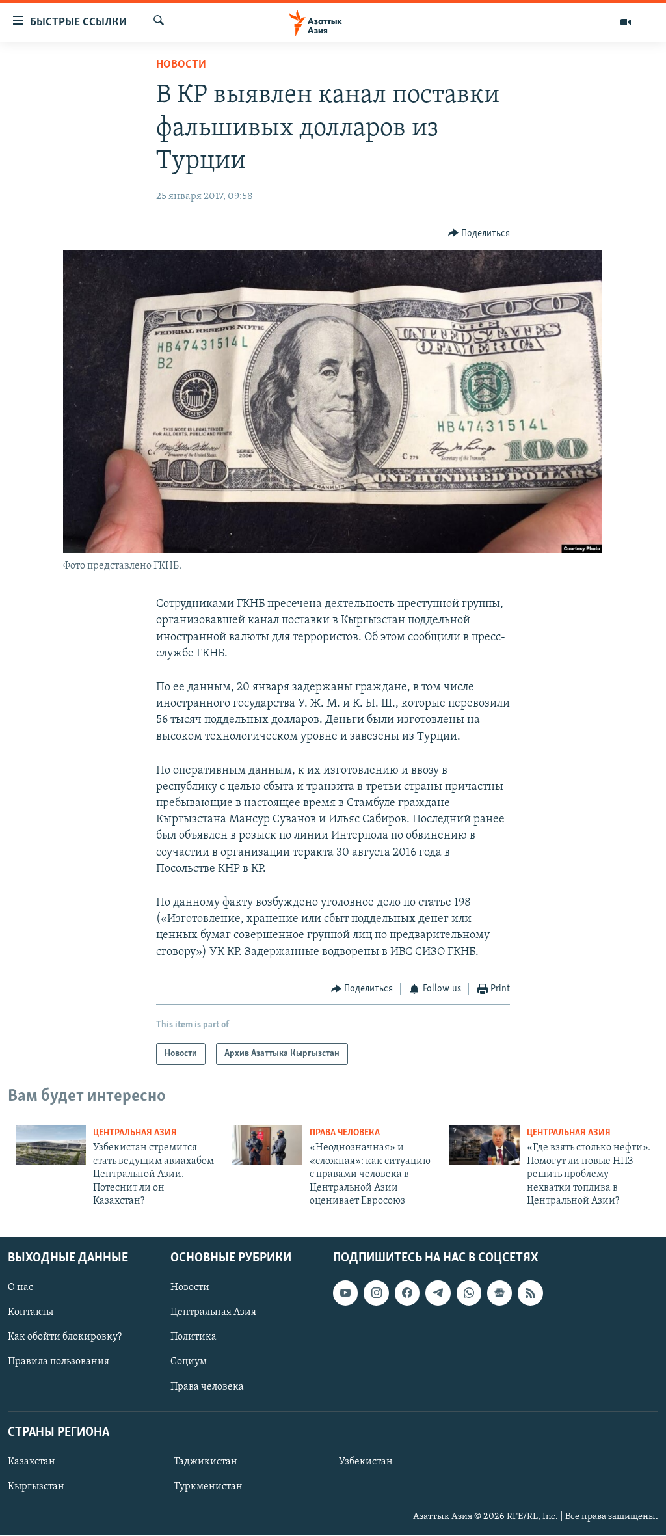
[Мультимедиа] (625, 22)
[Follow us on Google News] (499, 1293)
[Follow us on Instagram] (376, 1293)
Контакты (30, 1313)
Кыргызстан (36, 1486)
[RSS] (530, 1293)
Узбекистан (366, 1462)
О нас (20, 1288)
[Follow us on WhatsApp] (469, 1293)
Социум (188, 1362)
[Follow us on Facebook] (407, 1293)
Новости (181, 65)
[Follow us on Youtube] (345, 1293)
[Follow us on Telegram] (437, 1293)
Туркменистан (208, 1486)
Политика (193, 1337)
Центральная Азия (135, 1133)
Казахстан (31, 1462)
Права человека (345, 1133)
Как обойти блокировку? (65, 1337)
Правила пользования (58, 1362)
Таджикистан (205, 1462)
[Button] (479, 233)
